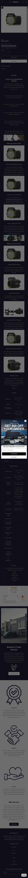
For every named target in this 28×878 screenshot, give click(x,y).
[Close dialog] (25, 421)
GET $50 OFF (14, 453)
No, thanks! (14, 457)
